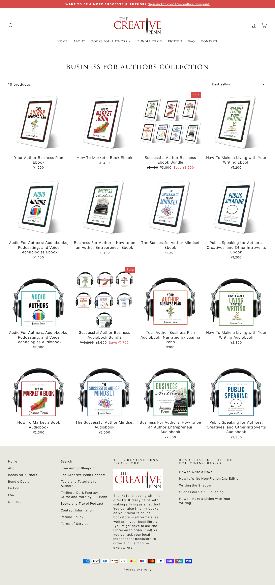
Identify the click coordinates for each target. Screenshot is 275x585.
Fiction (175, 41)
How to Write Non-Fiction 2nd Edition (209, 478)
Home (62, 41)
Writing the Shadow (195, 485)
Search (66, 461)
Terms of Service (75, 524)
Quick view (39, 148)
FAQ (191, 41)
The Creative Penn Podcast (83, 475)
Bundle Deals (149, 41)
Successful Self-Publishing (201, 492)
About (79, 41)
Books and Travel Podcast (82, 503)
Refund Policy (72, 517)
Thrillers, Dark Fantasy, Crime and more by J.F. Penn (84, 495)
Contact (209, 41)
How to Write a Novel (196, 472)
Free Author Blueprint (78, 468)
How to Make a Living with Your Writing (205, 501)
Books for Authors (109, 41)
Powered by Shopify (137, 569)
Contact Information (77, 510)
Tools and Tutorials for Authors (79, 484)
